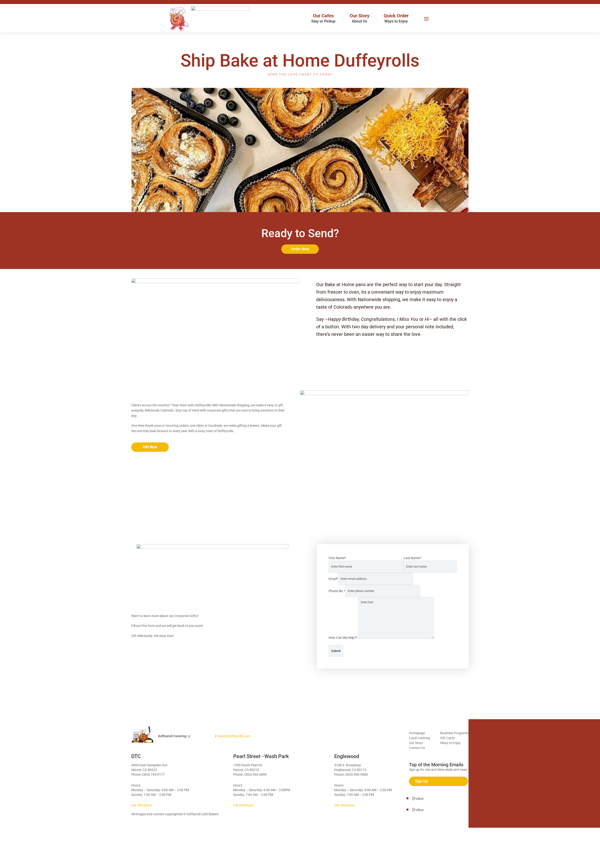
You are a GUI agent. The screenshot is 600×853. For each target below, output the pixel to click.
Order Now (300, 249)
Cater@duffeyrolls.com (233, 736)
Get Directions (141, 805)
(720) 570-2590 (203, 736)
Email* (333, 578)
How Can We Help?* (343, 638)
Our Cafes (323, 18)
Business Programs (454, 733)
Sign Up (421, 781)
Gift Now (150, 447)
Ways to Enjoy (450, 743)
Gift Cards (447, 738)
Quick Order (396, 18)
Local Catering (419, 738)
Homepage (417, 733)
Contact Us (417, 748)
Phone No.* (337, 591)
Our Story (359, 18)
